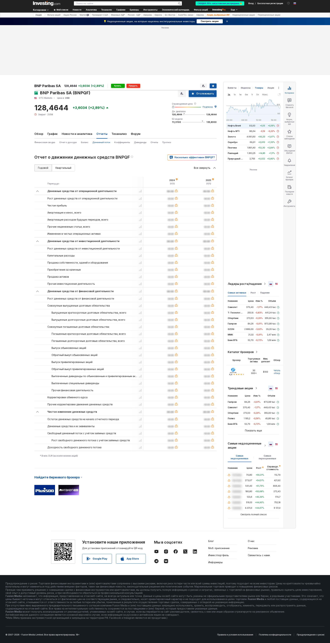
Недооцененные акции (243, 15)
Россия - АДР (134, 15)
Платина (232, 147)
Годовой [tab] (43, 167)
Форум (135, 134)
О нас (251, 541)
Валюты (232, 88)
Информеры (215, 562)
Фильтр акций (201, 10)
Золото (232, 136)
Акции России (70, 15)
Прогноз (166, 142)
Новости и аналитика (77, 134)
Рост (253, 292)
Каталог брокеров (241, 352)
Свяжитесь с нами (259, 555)
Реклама (253, 548)
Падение (265, 292)
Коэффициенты (122, 142)
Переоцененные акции (269, 15)
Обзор (38, 134)
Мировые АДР (118, 15)
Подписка (208, 107)
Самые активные (237, 292)
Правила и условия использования (235, 634)
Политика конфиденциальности (275, 634)
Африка (200, 15)
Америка (147, 15)
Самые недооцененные (239, 457)
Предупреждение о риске (310, 634)
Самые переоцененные (267, 457)
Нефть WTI (233, 131)
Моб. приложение (219, 548)
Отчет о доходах (68, 142)
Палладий (233, 153)
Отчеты (154, 142)
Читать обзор (277, 371)
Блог (211, 541)
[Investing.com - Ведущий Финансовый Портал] (46, 3)
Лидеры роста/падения (245, 284)
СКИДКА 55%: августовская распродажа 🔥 (220, 3)
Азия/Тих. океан (185, 15)
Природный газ (236, 158)
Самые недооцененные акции (244, 445)
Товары (259, 88)
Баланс (84, 142)
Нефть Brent (234, 125)
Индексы (246, 88)
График (52, 134)
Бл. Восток (170, 15)
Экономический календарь (175, 10)
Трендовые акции (240, 388)
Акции (38, 15)
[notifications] (288, 3)
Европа (158, 15)
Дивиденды (140, 142)
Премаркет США (100, 15)
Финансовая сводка (44, 142)
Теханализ (119, 134)
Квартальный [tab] (63, 167)
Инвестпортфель (218, 555)
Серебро (233, 142)
